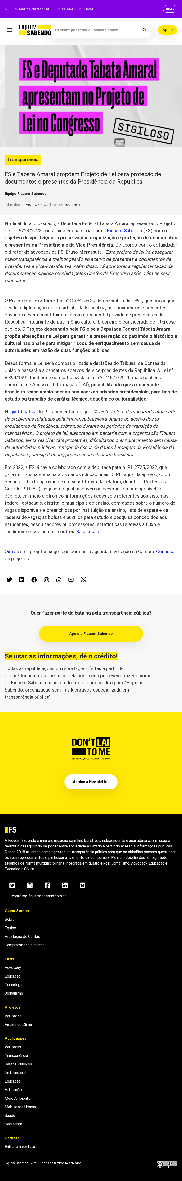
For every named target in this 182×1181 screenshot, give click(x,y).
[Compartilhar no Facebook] (34, 580)
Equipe (10, 928)
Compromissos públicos (25, 945)
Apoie (168, 30)
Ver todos (13, 1016)
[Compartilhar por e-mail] (71, 580)
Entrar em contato (20, 1146)
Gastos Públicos (18, 1064)
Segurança (13, 1124)
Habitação (13, 1090)
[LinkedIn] (65, 885)
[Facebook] (47, 885)
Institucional (15, 1072)
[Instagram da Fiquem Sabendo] (46, 580)
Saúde (10, 1115)
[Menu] (9, 30)
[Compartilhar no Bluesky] (83, 580)
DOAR (170, 9)
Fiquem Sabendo (124, 230)
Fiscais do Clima (18, 1024)
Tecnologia (14, 985)
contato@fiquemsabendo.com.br (39, 896)
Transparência (23, 159)
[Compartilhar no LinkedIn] (22, 580)
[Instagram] (29, 885)
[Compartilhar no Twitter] (9, 580)
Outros (12, 551)
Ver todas (13, 1047)
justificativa (23, 412)
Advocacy (13, 967)
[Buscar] (144, 30)
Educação (13, 976)
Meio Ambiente (18, 1098)
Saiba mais (87, 531)
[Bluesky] (82, 885)
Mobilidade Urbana (20, 1107)
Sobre (10, 919)
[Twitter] (12, 885)
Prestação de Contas (22, 936)
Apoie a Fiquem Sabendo (91, 633)
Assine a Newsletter (91, 781)
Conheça (165, 551)
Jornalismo (14, 993)
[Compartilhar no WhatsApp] (59, 580)
